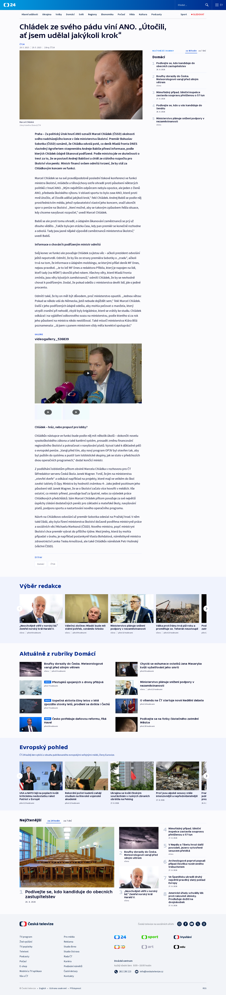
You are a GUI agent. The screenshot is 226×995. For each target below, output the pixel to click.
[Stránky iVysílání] (183, 936)
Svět (81, 14)
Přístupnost (75, 988)
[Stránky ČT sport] (150, 936)
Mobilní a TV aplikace (31, 971)
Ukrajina (46, 14)
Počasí (121, 14)
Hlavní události (30, 14)
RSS (204, 988)
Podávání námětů (73, 966)
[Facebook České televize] (185, 923)
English (42, 988)
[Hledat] (207, 5)
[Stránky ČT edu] (179, 946)
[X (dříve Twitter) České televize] (197, 923)
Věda (132, 14)
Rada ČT (68, 956)
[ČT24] (10, 5)
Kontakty (69, 976)
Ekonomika (107, 14)
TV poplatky (26, 946)
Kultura (143, 14)
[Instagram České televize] (179, 923)
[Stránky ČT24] (120, 936)
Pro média (69, 936)
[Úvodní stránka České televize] (37, 923)
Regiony (92, 14)
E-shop (23, 966)
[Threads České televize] (204, 923)
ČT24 (22, 44)
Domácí (70, 14)
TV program (26, 936)
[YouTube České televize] (191, 923)
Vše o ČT (24, 976)
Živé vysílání (26, 941)
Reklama (68, 941)
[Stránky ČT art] (147, 946)
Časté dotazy (70, 971)
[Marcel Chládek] (81, 84)
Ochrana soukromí (58, 988)
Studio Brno (70, 946)
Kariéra (67, 961)
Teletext (24, 951)
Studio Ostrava (71, 951)
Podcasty (156, 14)
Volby (59, 14)
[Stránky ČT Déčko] (119, 946)
